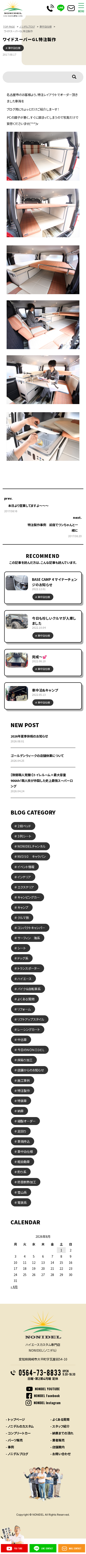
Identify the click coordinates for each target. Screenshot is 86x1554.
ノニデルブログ (27, 26)
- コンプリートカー (18, 1433)
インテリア (24, 877)
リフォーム (24, 1009)
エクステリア (25, 887)
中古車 (22, 1039)
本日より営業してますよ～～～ (28, 505)
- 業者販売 (57, 1440)
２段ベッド (24, 826)
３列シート (24, 836)
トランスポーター (28, 968)
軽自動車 (23, 1161)
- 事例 (10, 1447)
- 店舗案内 (57, 1447)
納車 (20, 1110)
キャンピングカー (28, 897)
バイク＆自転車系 (29, 988)
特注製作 (23, 1090)
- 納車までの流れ (61, 1433)
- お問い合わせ (60, 1453)
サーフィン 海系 (28, 937)
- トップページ (15, 1419)
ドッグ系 (22, 958)
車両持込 (23, 1141)
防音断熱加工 (26, 1182)
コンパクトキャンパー (31, 927)
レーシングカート (28, 1029)
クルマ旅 (23, 917)
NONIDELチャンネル (31, 846)
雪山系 (22, 1192)
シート (21, 948)
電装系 (22, 1202)
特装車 (22, 1100)
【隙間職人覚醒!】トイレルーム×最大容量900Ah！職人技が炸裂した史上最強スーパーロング (42, 780)
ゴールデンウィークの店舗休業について (37, 755)
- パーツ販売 (14, 1440)
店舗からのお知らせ (30, 1070)
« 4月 (14, 1286)
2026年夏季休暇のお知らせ (29, 736)
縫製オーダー (26, 1121)
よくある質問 (25, 999)
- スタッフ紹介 (59, 1426)
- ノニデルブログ (17, 1453)
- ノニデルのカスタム (20, 1426)
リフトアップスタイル (30, 1019)
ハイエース (24, 978)
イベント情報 (25, 866)
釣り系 (21, 1171)
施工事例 (23, 1080)
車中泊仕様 (45, 26)
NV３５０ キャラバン (31, 856)
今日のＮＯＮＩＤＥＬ (30, 1049)
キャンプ (22, 907)
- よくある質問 (59, 1419)
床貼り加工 (24, 1059)
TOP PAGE (9, 26)
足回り (21, 1131)
